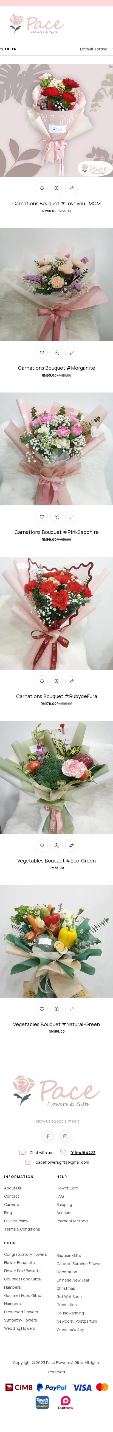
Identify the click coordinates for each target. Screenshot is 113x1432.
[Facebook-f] (47, 1136)
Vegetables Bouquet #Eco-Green (56, 860)
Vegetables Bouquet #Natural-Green (56, 1024)
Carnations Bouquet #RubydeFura (56, 696)
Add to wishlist (42, 188)
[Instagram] (65, 1136)
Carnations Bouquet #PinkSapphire (57, 532)
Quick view (56, 188)
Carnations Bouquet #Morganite (56, 368)
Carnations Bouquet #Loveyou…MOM (56, 203)
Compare (71, 188)
